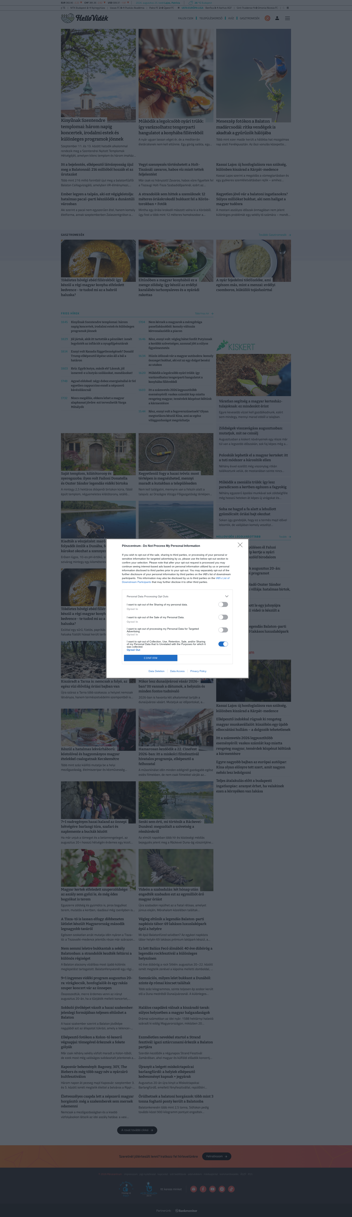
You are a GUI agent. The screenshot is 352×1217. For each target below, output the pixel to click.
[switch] (223, 604)
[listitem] (177, 596)
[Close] (241, 546)
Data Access (177, 671)
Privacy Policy (198, 671)
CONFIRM (151, 658)
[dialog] (177, 608)
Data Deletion (156, 671)
